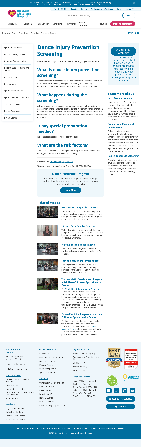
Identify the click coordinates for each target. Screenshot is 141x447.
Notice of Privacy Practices (68, 428)
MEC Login (78, 363)
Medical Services (13, 24)
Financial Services (47, 361)
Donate (119, 9)
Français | (91, 381)
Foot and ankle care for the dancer (80, 260)
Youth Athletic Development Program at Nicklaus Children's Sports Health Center (81, 282)
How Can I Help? (46, 387)
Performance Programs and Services (16, 69)
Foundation (44, 394)
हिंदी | (96, 387)
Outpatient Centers (14, 412)
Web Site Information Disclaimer (92, 428)
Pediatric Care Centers (16, 416)
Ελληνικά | (87, 384)
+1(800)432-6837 (22, 369)
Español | (77, 396)
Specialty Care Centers (16, 419)
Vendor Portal (79, 367)
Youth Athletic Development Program (82, 289)
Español (74, 9)
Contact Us (130, 9)
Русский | (88, 393)
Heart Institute (12, 385)
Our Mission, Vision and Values (53, 383)
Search (128, 15)
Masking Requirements (115, 428)
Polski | (92, 390)
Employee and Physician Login (86, 357)
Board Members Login (83, 354)
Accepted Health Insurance (51, 357)
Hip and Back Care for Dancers (78, 226)
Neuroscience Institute (16, 389)
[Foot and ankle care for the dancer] (47, 265)
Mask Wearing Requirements (52, 405)
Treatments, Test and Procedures (15, 33)
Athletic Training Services (15, 54)
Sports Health (12, 398)
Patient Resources (83, 24)
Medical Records (46, 365)
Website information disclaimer (91, 4)
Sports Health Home (13, 47)
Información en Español (26, 428)
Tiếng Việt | (92, 396)
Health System (46, 390)
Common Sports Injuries (15, 61)
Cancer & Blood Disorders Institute (17, 380)
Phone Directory (46, 401)
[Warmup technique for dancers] (47, 249)
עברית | (91, 387)
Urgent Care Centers (15, 408)
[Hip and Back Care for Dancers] (47, 230)
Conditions (57, 24)
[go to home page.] (19, 14)
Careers (84, 9)
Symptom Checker (47, 372)
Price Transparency (47, 369)
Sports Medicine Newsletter (16, 97)
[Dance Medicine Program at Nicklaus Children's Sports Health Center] (47, 318)
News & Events (46, 398)
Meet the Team (11, 77)
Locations (28, 24)
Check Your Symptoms (124, 51)
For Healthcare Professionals (102, 9)
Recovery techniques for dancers (79, 207)
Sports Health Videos (13, 90)
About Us (103, 24)
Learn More (70, 190)
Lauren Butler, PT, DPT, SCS (61, 161)
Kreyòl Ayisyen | (80, 387)
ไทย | (84, 396)
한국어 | (85, 390)
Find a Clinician (42, 24)
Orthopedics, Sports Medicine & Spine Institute (20, 393)
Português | (78, 393)
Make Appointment (122, 24)
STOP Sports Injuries (13, 104)
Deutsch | (77, 384)
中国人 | (82, 381)
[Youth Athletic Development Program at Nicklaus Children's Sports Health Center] (47, 284)
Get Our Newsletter (122, 399)
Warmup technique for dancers (78, 244)
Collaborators (10, 84)
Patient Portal (79, 370)
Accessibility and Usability (47, 428)
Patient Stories (10, 117)
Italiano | (77, 390)
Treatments (70, 24)
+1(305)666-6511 (19, 364)
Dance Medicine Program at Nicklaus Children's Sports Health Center (81, 316)
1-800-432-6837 (61, 9)
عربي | (76, 381)
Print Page (133, 33)
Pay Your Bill (44, 354)
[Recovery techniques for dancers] (47, 212)
